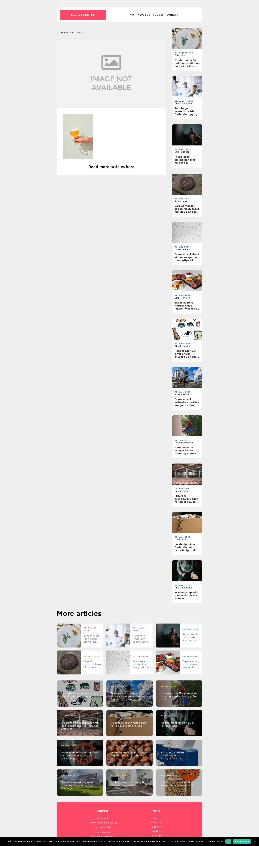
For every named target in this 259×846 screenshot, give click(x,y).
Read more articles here (111, 166)
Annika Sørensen (183, 103)
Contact (172, 15)
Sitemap (156, 835)
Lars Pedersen (182, 152)
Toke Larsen (181, 55)
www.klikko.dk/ (105, 836)
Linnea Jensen (182, 249)
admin (80, 32)
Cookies (158, 15)
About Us (144, 15)
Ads (132, 15)
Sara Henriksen (182, 298)
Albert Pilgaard (182, 346)
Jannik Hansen (182, 201)
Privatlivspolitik (242, 841)
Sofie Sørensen (182, 394)
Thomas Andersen (184, 443)
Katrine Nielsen (182, 491)
